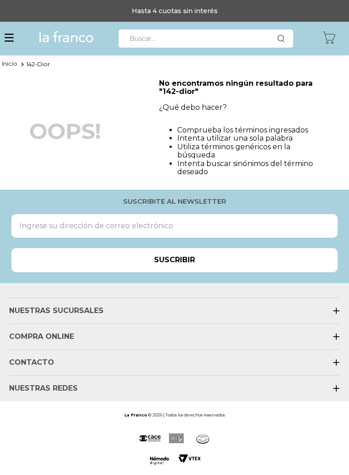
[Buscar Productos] (283, 38)
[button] (9, 38)
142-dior (38, 64)
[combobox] (206, 38)
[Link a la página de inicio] (9, 64)
